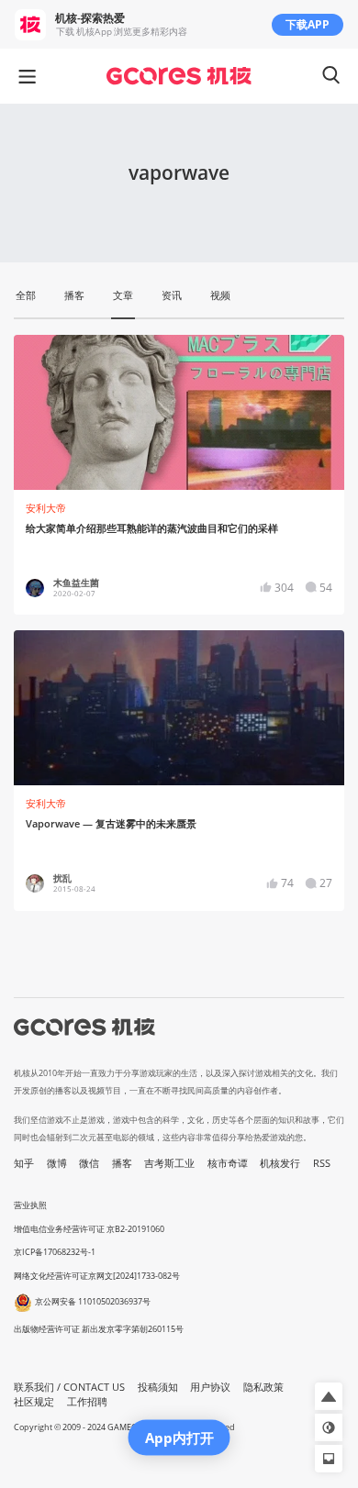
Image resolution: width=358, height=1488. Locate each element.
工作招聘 (87, 1401)
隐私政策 (263, 1387)
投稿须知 (158, 1387)
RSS (321, 1163)
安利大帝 (46, 508)
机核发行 (280, 1163)
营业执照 (30, 1205)
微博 (57, 1163)
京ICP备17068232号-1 (54, 1252)
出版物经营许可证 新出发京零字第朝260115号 (99, 1329)
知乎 (24, 1163)
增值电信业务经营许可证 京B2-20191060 (89, 1229)
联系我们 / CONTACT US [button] (69, 1387)
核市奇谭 (227, 1163)
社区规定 (34, 1401)
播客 (122, 1163)
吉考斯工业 (169, 1163)
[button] (328, 1396)
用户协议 (210, 1387)
